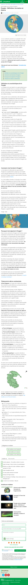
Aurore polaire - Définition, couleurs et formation (19, 513)
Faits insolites (8, 4)
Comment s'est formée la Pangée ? (13, 75)
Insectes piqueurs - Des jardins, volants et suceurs (13, 462)
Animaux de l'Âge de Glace (8, 475)
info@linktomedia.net (18, 559)
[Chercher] (26, 2)
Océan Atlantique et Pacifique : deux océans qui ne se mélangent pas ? (14, 478)
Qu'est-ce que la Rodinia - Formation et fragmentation (20, 489)
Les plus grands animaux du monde (10, 472)
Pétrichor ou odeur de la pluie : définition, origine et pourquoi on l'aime (14, 467)
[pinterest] (8, 575)
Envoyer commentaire (20, 551)
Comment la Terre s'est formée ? (19, 496)
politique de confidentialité (7, 550)
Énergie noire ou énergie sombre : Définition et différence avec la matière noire (20, 506)
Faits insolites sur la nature (13, 452)
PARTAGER (22, 2)
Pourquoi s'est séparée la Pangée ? (13, 77)
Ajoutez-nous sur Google (21, 35)
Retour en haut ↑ (14, 567)
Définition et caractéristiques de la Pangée (14, 73)
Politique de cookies (5, 583)
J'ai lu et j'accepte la (7, 550)
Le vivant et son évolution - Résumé (10, 481)
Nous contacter (18, 580)
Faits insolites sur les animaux (13, 454)
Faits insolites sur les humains (13, 449)
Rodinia (11, 177)
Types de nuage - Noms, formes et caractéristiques (14, 464)
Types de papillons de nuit (8, 470)
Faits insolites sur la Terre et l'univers (17, 4)
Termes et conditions (5, 582)
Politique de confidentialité (15, 582)
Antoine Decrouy (7, 13)
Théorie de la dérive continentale (12, 79)
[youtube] (6, 575)
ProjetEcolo (3, 4)
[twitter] (3, 575)
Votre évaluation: (14, 545)
